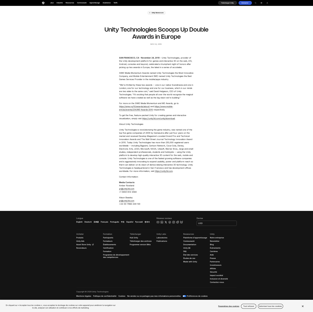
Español (129, 222)
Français (104, 222)
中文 (122, 222)
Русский (139, 222)
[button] (227, 3)
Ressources (70, 3)
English (79, 222)
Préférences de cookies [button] (197, 296)
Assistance (107, 3)
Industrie (60, 3)
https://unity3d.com (164, 171)
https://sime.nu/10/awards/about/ (134, 106)
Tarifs (115, 3)
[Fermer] (302, 306)
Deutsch (88, 222)
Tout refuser (248, 306)
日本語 (96, 222)
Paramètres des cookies (228, 306)
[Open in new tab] (92, 245)
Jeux (52, 3)
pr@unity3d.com (126, 189)
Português (114, 222)
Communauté (82, 3)
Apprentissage (94, 3)
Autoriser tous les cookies (270, 306)
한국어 (147, 222)
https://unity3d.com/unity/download (158, 118)
